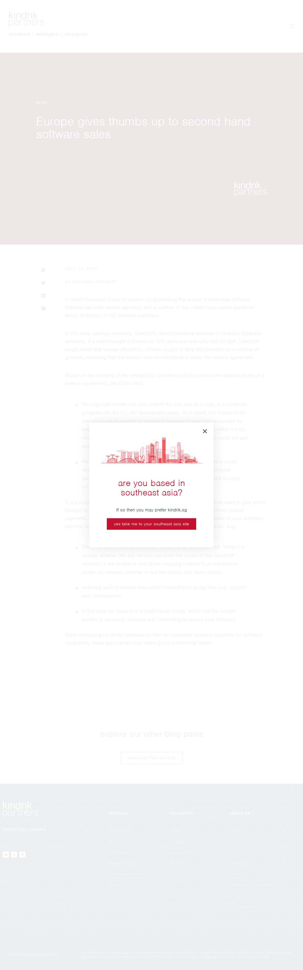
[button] (205, 431)
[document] (151, 485)
